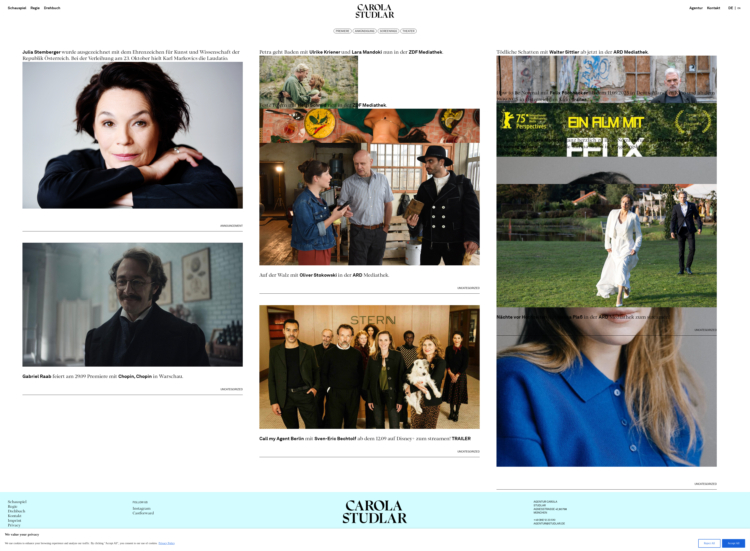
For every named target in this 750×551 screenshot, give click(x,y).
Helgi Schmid (312, 105)
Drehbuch (52, 8)
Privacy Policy (167, 543)
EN (739, 8)
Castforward (143, 513)
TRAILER (461, 438)
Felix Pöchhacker (569, 93)
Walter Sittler (564, 52)
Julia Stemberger (42, 52)
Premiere (342, 31)
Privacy (14, 525)
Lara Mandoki (367, 52)
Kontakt (713, 8)
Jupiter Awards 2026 (519, 153)
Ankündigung (364, 31)
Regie (35, 8)
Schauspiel (17, 8)
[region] (375, 540)
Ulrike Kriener (325, 52)
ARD (357, 275)
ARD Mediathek (630, 52)
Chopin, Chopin (135, 376)
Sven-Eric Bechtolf (335, 438)
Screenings (388, 31)
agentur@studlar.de (549, 523)
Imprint (14, 521)
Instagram (142, 509)
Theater (408, 31)
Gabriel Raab (36, 376)
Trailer (579, 99)
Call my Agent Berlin (281, 438)
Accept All (733, 543)
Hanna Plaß (570, 317)
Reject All (709, 543)
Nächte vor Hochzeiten (521, 317)
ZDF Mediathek (425, 52)
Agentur (696, 8)
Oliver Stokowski (319, 275)
